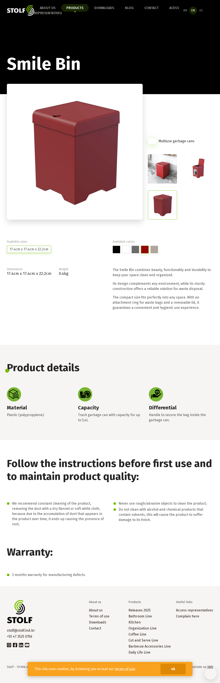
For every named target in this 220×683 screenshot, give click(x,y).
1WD (210, 667)
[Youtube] (27, 645)
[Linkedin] (21, 645)
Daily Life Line (139, 652)
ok (173, 669)
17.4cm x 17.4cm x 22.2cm (29, 249)
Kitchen (134, 622)
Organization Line (142, 628)
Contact (151, 8)
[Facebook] (15, 645)
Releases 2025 (139, 610)
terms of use (125, 669)
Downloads (104, 8)
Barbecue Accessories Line (149, 646)
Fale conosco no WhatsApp (211, 674)
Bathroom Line (140, 616)
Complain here (187, 616)
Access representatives (194, 610)
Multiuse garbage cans (176, 141)
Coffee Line (137, 634)
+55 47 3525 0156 (19, 636)
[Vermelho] (145, 249)
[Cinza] (135, 249)
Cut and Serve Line (143, 640)
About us (48, 8)
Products (75, 8)
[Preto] (116, 249)
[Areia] (154, 249)
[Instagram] (9, 645)
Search (210, 10)
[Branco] (126, 249)
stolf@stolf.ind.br (21, 630)
